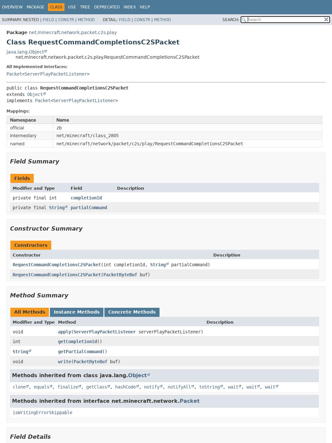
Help (145, 7)
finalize (67, 386)
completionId (86, 197)
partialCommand (89, 207)
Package (35, 7)
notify (152, 386)
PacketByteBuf (120, 274)
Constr (66, 20)
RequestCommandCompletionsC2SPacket (57, 264)
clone (19, 386)
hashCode (125, 386)
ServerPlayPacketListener (56, 74)
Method (86, 20)
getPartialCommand (80, 351)
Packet (14, 74)
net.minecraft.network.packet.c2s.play (73, 32)
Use (72, 7)
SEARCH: (230, 20)
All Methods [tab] (29, 312)
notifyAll (179, 386)
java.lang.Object (25, 51)
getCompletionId (77, 341)
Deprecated (107, 7)
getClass (96, 386)
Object (35, 94)
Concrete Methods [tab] (132, 312)
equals (41, 386)
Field (48, 20)
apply (64, 331)
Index (130, 7)
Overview (12, 7)
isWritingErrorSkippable (42, 412)
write (64, 361)
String (57, 207)
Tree (85, 7)
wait (233, 386)
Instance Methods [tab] (77, 312)
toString (209, 386)
